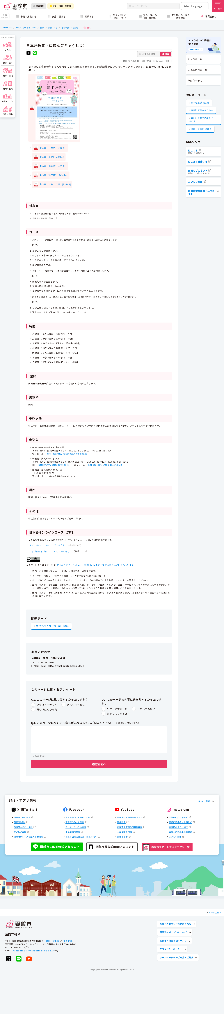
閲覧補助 (40, 6)
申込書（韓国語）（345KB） (53, 175)
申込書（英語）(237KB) (51, 156)
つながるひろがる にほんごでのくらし (50, 551)
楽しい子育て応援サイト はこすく (202, 120)
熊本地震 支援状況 (200, 102)
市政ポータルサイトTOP (26, 27)
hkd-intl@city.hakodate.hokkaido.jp (66, 453)
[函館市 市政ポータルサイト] (15, 6)
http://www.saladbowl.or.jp (53, 464)
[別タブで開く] (28, 53)
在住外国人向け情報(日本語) (52, 626)
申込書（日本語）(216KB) (52, 147)
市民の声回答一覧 (197, 69)
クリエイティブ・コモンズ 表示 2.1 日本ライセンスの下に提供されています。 (96, 564)
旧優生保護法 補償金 (201, 129)
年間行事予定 (195, 80)
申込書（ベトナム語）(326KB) (55, 184)
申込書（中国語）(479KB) (52, 166)
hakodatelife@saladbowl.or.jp (105, 464)
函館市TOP (7, 27)
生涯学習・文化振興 (70, 27)
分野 (42, 27)
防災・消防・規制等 (62, 6)
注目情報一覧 (195, 59)
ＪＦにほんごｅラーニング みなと (47, 545)
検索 (167, 54)
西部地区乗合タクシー (202, 110)
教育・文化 (52, 27)
